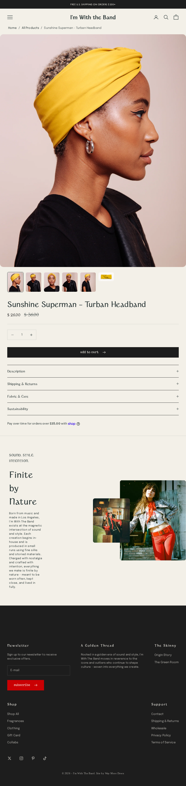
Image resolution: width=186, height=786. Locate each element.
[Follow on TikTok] (45, 758)
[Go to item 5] (88, 282)
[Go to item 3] (52, 282)
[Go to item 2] (33, 282)
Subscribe (22, 685)
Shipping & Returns (165, 721)
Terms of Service (163, 742)
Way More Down (114, 773)
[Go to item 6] (106, 277)
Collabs (12, 742)
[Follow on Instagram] (21, 758)
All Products (30, 28)
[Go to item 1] (15, 282)
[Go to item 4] (70, 282)
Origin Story (163, 655)
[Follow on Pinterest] (33, 758)
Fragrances (15, 721)
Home (12, 28)
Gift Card (13, 735)
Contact (157, 714)
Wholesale (158, 728)
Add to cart (89, 352)
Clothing (13, 728)
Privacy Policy (161, 735)
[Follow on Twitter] (9, 758)
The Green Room (166, 662)
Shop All (13, 714)
